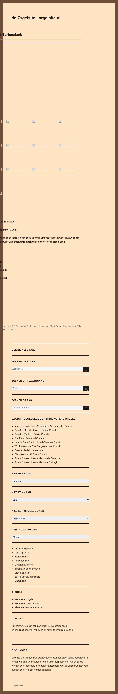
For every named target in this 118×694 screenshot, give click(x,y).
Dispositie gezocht (24, 548)
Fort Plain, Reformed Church (29, 438)
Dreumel (60, 326)
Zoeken (86, 408)
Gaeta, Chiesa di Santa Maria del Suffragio (36, 462)
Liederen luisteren (24, 565)
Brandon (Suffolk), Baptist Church (32, 434)
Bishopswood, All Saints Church (31, 454)
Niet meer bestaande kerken (29, 607)
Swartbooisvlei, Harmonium (29, 450)
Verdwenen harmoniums (27, 603)
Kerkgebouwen (22, 560)
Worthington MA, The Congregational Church (38, 446)
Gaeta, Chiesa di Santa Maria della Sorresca (37, 458)
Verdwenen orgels (24, 599)
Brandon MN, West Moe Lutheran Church (36, 430)
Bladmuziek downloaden (27, 569)
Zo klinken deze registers (27, 577)
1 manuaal (44, 326)
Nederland (32, 326)
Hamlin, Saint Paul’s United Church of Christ (37, 442)
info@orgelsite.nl (59, 626)
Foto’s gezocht (22, 552)
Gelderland (21, 326)
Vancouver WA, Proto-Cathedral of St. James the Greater (43, 426)
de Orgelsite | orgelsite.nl (36, 18)
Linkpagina (20, 581)
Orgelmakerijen (22, 573)
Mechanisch (70, 326)
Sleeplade (11, 330)
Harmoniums (21, 556)
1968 (52, 326)
